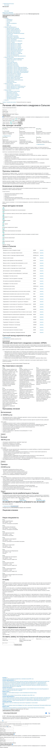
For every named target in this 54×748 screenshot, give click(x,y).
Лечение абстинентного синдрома (14, 73)
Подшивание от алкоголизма (13, 66)
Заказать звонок (6, 115)
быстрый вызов (14, 506)
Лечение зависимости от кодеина (14, 44)
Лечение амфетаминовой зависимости (15, 49)
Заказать (23, 118)
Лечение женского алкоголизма (13, 78)
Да (8, 726)
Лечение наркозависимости (10, 27)
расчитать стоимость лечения (6, 734)
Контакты (7, 100)
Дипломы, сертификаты (12, 23)
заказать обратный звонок (6, 744)
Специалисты (9, 19)
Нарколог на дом (10, 61)
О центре (6, 18)
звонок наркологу (6, 15)
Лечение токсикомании (12, 39)
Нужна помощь (6, 341)
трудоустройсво (22, 500)
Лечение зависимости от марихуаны (14, 43)
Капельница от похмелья (12, 96)
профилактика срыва (40, 500)
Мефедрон (20, 705)
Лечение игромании (9, 83)
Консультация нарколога (12, 62)
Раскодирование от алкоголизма (14, 74)
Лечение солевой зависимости (13, 29)
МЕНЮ (4, 16)
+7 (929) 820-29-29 (8, 3)
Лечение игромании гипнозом (13, 88)
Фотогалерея (9, 20)
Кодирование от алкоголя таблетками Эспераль (17, 67)
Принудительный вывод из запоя (14, 97)
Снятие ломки (10, 34)
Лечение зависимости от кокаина (14, 45)
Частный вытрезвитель (11, 98)
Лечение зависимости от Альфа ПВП (14, 53)
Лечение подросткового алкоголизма (15, 77)
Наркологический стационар (13, 28)
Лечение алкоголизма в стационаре (14, 59)
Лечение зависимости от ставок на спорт (15, 87)
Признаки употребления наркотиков (10, 705)
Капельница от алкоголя (12, 92)
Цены (8, 24)
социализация (5, 500)
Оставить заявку (6, 145)
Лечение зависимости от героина (14, 48)
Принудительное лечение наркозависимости (16, 56)
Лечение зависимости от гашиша (14, 52)
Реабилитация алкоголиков (12, 64)
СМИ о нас (9, 25)
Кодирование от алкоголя (12, 63)
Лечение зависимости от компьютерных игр (16, 86)
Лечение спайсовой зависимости (14, 30)
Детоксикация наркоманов (12, 35)
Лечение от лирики (11, 42)
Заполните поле (5, 634)
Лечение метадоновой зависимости (14, 50)
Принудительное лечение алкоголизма (15, 79)
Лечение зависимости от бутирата (14, 47)
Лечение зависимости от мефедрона (14, 40)
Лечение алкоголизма (9, 57)
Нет (10, 726)
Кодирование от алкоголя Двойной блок (15, 58)
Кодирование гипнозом (11, 82)
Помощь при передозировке (13, 54)
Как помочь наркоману (27, 705)
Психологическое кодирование (13, 76)
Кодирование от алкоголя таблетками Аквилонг (17, 69)
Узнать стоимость (15, 15)
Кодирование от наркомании (13, 37)
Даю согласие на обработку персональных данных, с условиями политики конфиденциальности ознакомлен (26, 117)
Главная (4, 102)
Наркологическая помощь (12, 93)
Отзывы (8, 22)
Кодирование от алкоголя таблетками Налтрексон (17, 68)
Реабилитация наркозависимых (13, 32)
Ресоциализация (36, 705)
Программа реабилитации (45, 705)
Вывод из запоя (8, 89)
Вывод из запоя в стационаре (13, 95)
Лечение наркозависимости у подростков (15, 38)
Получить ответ (18, 644)
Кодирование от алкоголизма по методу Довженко (17, 72)
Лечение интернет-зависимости (13, 84)
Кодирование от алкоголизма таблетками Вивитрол (18, 71)
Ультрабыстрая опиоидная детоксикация (15, 33)
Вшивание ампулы (10, 81)
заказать (41, 250)
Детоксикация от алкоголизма (13, 91)
